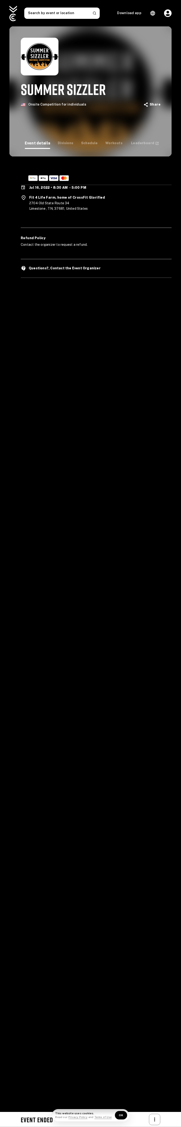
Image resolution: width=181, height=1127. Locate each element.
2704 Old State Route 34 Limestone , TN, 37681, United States (58, 206)
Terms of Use (103, 1117)
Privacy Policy (77, 1117)
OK (121, 1115)
